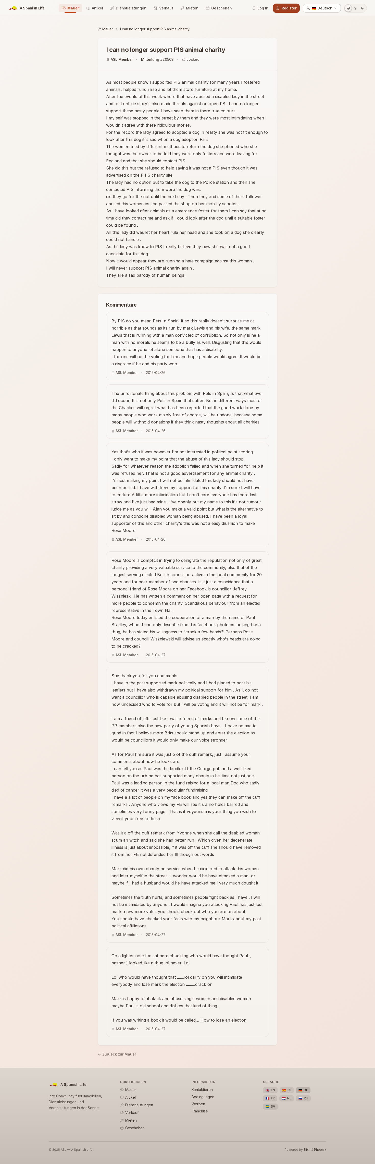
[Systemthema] (348, 8)
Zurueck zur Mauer (119, 1054)
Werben (198, 1104)
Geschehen (221, 8)
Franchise (200, 1111)
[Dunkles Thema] (362, 8)
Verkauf (166, 8)
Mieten (192, 8)
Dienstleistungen (131, 8)
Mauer (73, 8)
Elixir (307, 1149)
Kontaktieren (202, 1089)
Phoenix (320, 1149)
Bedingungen (203, 1097)
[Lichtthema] (355, 8)
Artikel (97, 8)
